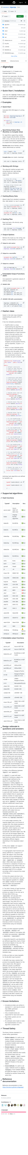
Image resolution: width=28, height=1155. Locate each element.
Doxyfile (7, 43)
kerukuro (6, 7)
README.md (8, 50)
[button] (24, 116)
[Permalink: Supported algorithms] (1, 493)
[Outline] (26, 61)
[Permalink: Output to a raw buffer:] (1, 253)
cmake (6, 27)
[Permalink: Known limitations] (1, 1001)
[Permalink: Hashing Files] (1, 219)
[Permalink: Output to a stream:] (1, 263)
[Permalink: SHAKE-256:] (1, 284)
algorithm (7, 24)
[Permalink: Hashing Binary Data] (1, 196)
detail (6, 31)
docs (6, 34)
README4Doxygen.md (10, 53)
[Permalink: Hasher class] (1, 311)
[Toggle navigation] (2, 2)
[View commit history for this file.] (24, 21)
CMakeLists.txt (8, 40)
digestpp (13, 7)
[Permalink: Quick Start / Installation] (1, 91)
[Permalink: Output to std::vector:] (1, 243)
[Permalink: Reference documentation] (1, 1080)
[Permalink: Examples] (1, 102)
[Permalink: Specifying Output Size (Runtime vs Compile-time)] (1, 131)
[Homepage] (14, 2)
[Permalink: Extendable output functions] (1, 638)
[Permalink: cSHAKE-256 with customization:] (1, 299)
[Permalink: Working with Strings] (1, 166)
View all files (14, 56)
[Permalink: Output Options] (1, 235)
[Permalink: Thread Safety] (1, 1028)
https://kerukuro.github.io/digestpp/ (13, 1087)
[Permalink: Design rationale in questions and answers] (1, 727)
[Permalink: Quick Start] (1, 107)
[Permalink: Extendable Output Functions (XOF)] (1, 275)
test (6, 37)
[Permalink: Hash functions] (1, 498)
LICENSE (7, 46)
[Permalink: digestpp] (1, 67)
